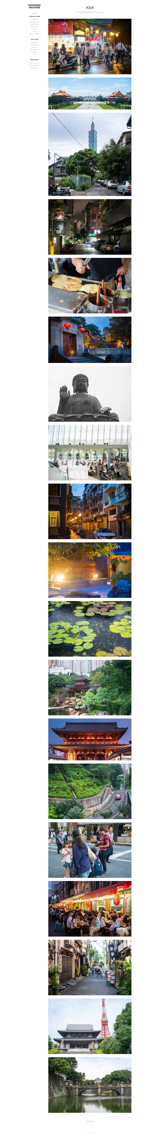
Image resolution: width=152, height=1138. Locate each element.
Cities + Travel (34, 39)
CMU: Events (34, 67)
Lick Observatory (34, 63)
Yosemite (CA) (34, 24)
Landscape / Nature (34, 16)
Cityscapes (34, 42)
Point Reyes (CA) (34, 22)
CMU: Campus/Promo (34, 65)
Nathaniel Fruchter (34, 6)
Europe (34, 52)
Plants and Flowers (34, 34)
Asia (34, 54)
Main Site (34, 13)
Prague (34, 47)
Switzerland (34, 27)
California (34, 19)
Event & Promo (34, 59)
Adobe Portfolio (92, 1132)
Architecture (34, 45)
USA (34, 31)
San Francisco (34, 49)
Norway (34, 29)
